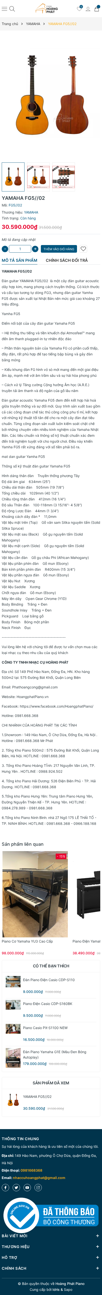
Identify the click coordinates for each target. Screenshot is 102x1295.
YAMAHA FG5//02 (34, 281)
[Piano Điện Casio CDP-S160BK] (13, 1005)
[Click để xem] (51, 96)
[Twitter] (16, 1187)
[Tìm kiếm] (12, 9)
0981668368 (31, 1170)
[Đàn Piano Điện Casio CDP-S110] (13, 982)
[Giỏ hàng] (96, 8)
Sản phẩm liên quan (23, 844)
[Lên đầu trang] (96, 1273)
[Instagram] (38, 1187)
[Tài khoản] (88, 8)
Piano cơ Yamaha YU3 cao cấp (27, 941)
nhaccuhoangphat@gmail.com (39, 1178)
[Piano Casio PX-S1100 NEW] (13, 1029)
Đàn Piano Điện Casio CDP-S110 (49, 980)
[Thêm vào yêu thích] (83, 248)
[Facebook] (5, 1187)
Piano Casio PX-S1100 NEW (45, 1028)
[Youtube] (27, 1187)
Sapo (68, 1289)
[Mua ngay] (27, 894)
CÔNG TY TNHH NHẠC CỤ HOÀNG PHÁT (35, 662)
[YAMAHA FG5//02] (13, 1100)
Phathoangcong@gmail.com (35, 687)
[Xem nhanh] (35, 894)
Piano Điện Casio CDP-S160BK (47, 1004)
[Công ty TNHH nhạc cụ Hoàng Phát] (46, 8)
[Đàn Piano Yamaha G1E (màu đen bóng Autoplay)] (13, 1058)
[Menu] (4, 8)
